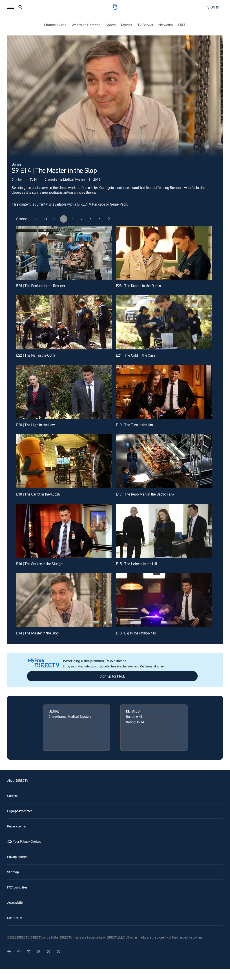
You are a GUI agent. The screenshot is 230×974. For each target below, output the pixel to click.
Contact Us (14, 918)
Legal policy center (19, 811)
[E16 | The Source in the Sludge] (64, 531)
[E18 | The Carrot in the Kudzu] (64, 461)
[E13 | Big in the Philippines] (164, 600)
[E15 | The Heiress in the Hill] (164, 531)
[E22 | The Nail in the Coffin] (64, 322)
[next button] (108, 219)
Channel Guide (55, 25)
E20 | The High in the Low (35, 424)
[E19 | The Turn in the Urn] (164, 392)
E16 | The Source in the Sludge (39, 563)
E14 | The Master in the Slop (37, 633)
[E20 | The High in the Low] (64, 392)
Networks (165, 25)
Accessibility (15, 902)
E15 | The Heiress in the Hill (136, 563)
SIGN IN (213, 7)
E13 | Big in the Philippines (136, 633)
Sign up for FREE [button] (112, 676)
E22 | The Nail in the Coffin (36, 355)
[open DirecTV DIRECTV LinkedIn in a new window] (9, 951)
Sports (110, 25)
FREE (182, 25)
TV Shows (145, 25)
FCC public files (17, 887)
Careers (12, 796)
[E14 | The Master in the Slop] (64, 600)
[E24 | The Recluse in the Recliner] (64, 253)
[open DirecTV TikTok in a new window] (58, 951)
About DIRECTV (17, 780)
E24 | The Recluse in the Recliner (40, 285)
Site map (13, 872)
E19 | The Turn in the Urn (134, 424)
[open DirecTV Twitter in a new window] (29, 951)
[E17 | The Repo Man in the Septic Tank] (164, 461)
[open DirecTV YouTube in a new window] (48, 951)
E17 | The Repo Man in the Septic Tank (145, 494)
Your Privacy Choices (27, 841)
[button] (10, 7)
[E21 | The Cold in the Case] (164, 322)
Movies (126, 25)
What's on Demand (86, 25)
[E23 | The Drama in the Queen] (164, 253)
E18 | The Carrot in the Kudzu (38, 494)
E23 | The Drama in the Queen (138, 285)
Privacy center (16, 826)
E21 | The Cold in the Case (135, 355)
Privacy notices (17, 857)
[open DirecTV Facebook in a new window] (19, 951)
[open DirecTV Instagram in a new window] (38, 951)
